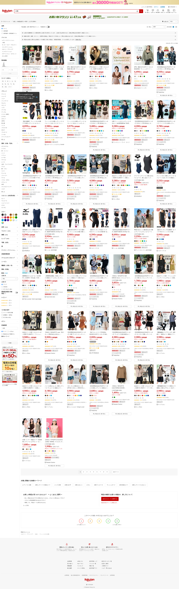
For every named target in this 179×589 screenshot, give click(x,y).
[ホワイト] (8, 215)
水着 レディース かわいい (139, 485)
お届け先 (3, 275)
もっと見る (26, 505)
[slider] (1, 67)
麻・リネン (4, 168)
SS (3, 81)
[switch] (16, 292)
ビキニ (3, 205)
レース (3, 162)
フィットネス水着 (44, 534)
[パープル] (8, 220)
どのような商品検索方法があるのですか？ (35, 500)
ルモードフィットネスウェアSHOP (55, 144)
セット (3, 198)
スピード (3, 105)
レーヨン (3, 157)
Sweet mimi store (50, 297)
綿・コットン (4, 150)
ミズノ (3, 107)
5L (5, 84)
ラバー (3, 171)
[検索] (141, 11)
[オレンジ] (11, 217)
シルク (3, 189)
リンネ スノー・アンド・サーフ (121, 142)
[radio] (2, 28)
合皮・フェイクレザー (7, 164)
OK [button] (37, 97)
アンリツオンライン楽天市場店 (144, 250)
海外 (7, 273)
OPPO (3, 121)
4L (2, 84)
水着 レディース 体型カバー (42, 485)
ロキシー (3, 118)
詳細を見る (78, 39)
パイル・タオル (5, 180)
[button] (172, 7)
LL (12, 81)
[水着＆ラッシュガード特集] (121, 71)
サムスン (3, 103)
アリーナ (3, 94)
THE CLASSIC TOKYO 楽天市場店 (32, 299)
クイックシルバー (5, 136)
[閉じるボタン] (175, 32)
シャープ (3, 96)
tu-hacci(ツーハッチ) (74, 88)
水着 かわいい (79, 485)
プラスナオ (4, 127)
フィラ (3, 125)
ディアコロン (161, 353)
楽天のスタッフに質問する (110, 499)
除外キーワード (5, 336)
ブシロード (4, 132)
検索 (10, 73)
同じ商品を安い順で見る (166, 95)
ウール (3, 177)
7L (11, 84)
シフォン (3, 155)
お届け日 (3, 281)
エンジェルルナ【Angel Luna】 (77, 407)
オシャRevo (49, 90)
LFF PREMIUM (95, 353)
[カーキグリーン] (16, 215)
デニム (3, 166)
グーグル (3, 109)
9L (2, 87)
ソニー (3, 98)
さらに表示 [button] (5, 56)
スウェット (4, 182)
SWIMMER (27, 142)
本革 (2, 184)
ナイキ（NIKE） (5, 114)
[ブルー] (2, 220)
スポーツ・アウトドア (27, 534)
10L (6, 87)
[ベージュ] (13, 215)
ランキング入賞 (28, 85)
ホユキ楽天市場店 (73, 248)
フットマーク (4, 101)
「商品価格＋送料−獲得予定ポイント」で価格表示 (33, 27)
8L (14, 84)
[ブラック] (2, 215)
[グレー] (5, 215)
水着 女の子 (68, 485)
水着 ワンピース (98, 485)
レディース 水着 (26, 485)
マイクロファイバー (6, 186)
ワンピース (4, 200)
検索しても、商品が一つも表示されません (35, 502)
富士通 (3, 123)
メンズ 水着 (57, 485)
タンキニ (3, 207)
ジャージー (4, 175)
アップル (3, 112)
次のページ (116, 472)
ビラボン (3, 116)
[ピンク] (2, 217)
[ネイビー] (5, 220)
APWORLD (139, 196)
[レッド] (8, 217)
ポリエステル (4, 146)
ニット (3, 153)
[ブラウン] (11, 215)
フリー (10, 87)
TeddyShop (161, 92)
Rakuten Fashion (118, 298)
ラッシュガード (111, 485)
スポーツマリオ (95, 248)
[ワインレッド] (5, 217)
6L (8, 84)
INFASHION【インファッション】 (77, 137)
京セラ (3, 130)
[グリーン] (16, 217)
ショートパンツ (5, 203)
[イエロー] (13, 217)
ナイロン (3, 148)
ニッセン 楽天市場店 (51, 250)
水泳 (36, 534)
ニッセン (3, 134)
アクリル (3, 159)
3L (15, 81)
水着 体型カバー (123, 485)
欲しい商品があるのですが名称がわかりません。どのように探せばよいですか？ (45, 498)
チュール (3, 173)
